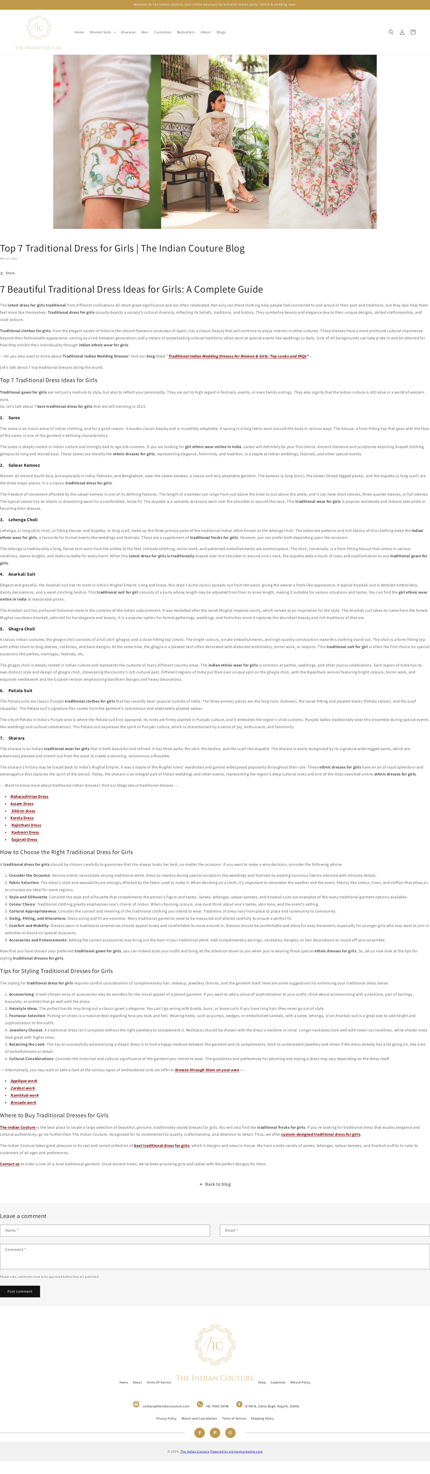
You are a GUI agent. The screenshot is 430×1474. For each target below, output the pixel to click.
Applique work (23, 1080)
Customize (277, 1382)
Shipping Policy (262, 1418)
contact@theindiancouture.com (166, 1406)
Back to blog (218, 1184)
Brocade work (23, 1102)
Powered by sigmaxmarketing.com (236, 1451)
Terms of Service (234, 1418)
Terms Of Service (159, 1382)
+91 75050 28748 (217, 1406)
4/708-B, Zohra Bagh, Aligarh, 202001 (272, 1406)
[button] (102, 32)
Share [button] (10, 273)
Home (123, 1382)
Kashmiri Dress (25, 832)
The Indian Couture (195, 1451)
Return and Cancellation (199, 1418)
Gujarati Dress (24, 839)
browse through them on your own (207, 1069)
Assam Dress (22, 803)
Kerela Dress (22, 817)
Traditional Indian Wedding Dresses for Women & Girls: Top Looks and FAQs (237, 356)
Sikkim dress (22, 810)
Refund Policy (300, 1382)
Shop (262, 1382)
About (137, 1382)
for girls (182, 1145)
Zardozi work (22, 1088)
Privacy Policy (166, 1418)
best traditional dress (154, 1145)
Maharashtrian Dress (29, 796)
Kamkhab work (24, 1095)
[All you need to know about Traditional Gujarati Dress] (37, 839)
